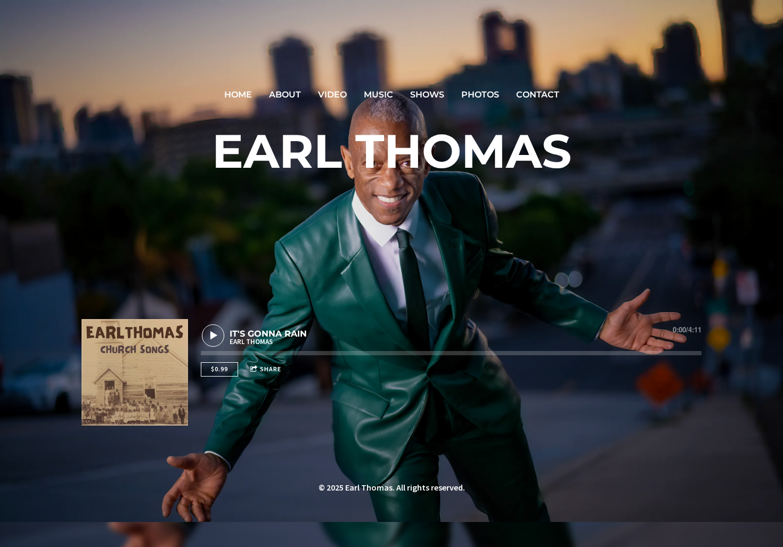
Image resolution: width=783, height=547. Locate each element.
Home (238, 94)
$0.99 (219, 369)
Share (270, 369)
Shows (427, 94)
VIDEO (332, 94)
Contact (537, 94)
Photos (480, 94)
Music (378, 94)
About (285, 94)
